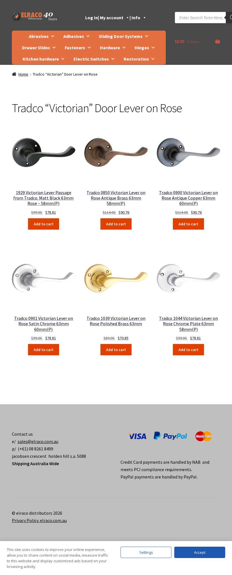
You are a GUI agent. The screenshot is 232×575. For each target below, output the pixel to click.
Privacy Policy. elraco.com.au (39, 520)
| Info (135, 17)
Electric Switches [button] (91, 59)
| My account (110, 17)
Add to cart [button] (43, 223)
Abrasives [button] (39, 36)
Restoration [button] (136, 59)
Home (23, 74)
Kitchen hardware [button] (41, 59)
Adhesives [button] (73, 36)
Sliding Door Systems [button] (121, 36)
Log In (91, 17)
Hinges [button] (142, 47)
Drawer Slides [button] (36, 47)
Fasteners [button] (75, 47)
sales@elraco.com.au (38, 441)
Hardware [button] (110, 47)
